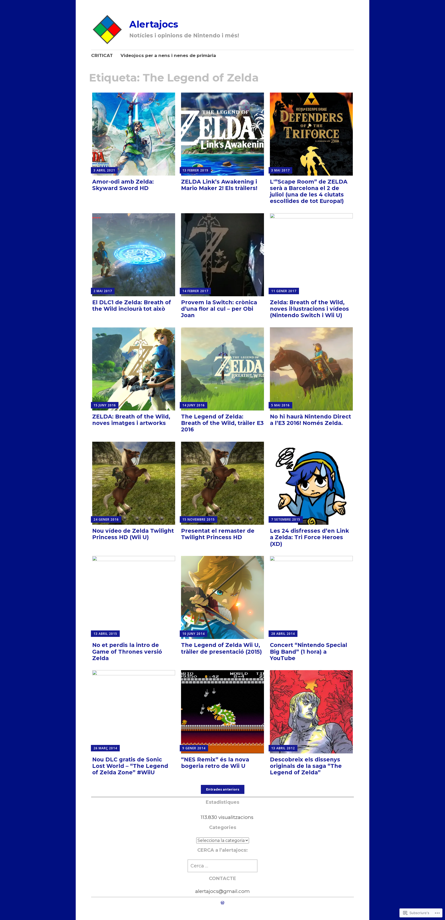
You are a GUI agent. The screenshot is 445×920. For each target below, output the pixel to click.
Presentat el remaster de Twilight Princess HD (217, 534)
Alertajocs (153, 24)
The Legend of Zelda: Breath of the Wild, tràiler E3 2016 (222, 423)
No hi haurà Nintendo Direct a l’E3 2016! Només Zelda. (310, 419)
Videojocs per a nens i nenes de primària (168, 55)
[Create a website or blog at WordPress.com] (222, 902)
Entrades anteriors (222, 789)
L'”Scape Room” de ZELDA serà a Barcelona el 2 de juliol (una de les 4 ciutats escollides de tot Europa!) (308, 191)
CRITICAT (102, 55)
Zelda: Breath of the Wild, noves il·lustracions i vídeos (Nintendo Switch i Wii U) (309, 308)
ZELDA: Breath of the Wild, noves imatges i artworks (131, 419)
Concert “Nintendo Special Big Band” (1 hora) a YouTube (308, 651)
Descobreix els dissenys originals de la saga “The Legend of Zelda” (306, 766)
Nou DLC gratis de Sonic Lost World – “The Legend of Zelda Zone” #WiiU (130, 766)
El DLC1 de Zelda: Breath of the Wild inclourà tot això (131, 305)
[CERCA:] (222, 865)
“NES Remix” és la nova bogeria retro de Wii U (215, 762)
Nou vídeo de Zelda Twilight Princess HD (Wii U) (133, 534)
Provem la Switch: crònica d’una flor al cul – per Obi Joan (219, 308)
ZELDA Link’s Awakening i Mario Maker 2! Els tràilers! (219, 184)
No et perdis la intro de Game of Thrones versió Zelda (127, 651)
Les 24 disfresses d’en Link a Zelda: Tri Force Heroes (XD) (309, 537)
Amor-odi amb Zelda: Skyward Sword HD (123, 184)
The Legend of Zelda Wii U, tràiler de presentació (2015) (221, 648)
